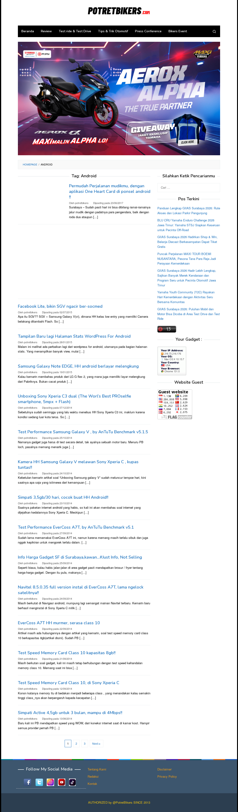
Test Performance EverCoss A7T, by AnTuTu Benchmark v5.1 (76, 527)
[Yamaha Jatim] (119, 98)
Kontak (92, 783)
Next (95, 743)
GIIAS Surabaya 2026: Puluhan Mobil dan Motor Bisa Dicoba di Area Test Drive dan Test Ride (188, 314)
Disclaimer (164, 769)
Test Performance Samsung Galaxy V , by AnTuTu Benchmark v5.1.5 (83, 432)
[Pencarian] (214, 31)
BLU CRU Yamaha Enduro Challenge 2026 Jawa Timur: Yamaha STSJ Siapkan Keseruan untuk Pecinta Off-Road (188, 225)
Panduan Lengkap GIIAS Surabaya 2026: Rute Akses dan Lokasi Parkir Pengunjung (188, 210)
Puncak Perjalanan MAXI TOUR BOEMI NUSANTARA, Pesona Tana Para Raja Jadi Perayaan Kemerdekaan (186, 259)
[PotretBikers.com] (119, 10)
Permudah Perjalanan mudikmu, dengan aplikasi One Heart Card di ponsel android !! (109, 191)
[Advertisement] (84, 261)
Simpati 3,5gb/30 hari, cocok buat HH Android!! (63, 497)
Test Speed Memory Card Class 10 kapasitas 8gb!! (67, 653)
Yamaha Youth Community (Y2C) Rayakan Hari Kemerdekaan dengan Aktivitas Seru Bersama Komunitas (186, 297)
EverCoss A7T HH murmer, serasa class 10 (59, 623)
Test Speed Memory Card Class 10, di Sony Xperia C (68, 683)
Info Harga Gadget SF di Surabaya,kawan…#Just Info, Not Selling (80, 557)
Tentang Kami (97, 769)
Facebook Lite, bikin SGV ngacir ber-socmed (60, 306)
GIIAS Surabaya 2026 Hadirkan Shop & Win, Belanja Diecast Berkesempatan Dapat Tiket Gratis (187, 242)
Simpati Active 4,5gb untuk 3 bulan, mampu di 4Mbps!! (70, 712)
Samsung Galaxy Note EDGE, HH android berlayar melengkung (78, 366)
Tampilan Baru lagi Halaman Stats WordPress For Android (74, 336)
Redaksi (93, 776)
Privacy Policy (167, 776)
